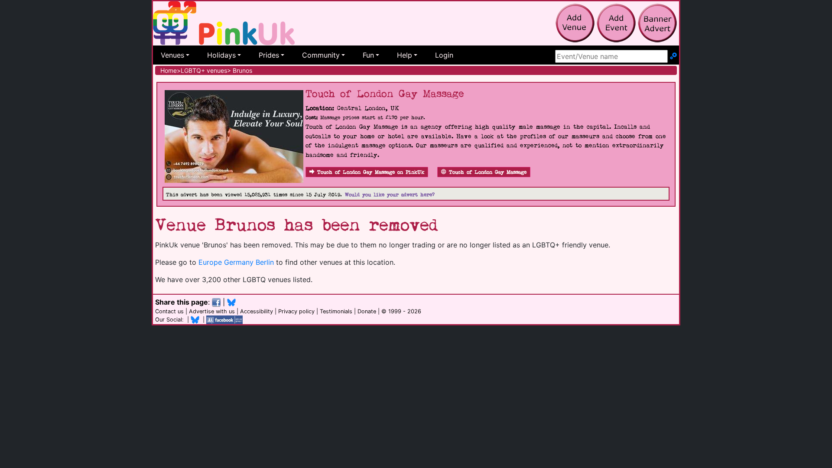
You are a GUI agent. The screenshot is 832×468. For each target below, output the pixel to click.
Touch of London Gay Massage (487, 172)
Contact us (169, 311)
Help (404, 55)
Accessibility (256, 311)
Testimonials (336, 311)
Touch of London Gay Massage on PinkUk (370, 172)
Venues (172, 55)
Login (444, 55)
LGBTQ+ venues (204, 70)
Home (168, 70)
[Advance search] (673, 56)
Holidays (221, 55)
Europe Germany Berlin (236, 262)
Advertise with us (212, 311)
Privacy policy (296, 311)
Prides (269, 55)
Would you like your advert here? (390, 194)
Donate (367, 311)
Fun (368, 55)
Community (321, 55)
